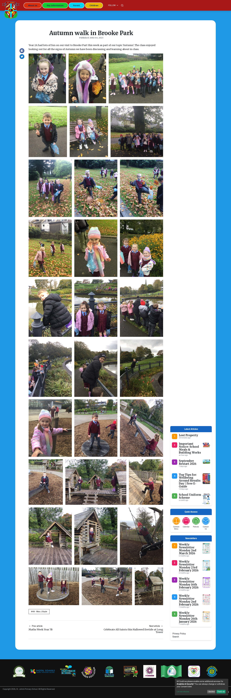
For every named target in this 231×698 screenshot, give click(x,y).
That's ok (221, 692)
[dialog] (201, 687)
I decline (211, 692)
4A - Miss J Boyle (39, 611)
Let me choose (183, 692)
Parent (76, 5)
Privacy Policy (179, 633)
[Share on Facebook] (22, 50)
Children (94, 5)
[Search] (122, 5)
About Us (32, 5)
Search (175, 636)
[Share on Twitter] (22, 56)
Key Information (55, 5)
